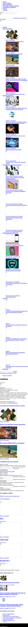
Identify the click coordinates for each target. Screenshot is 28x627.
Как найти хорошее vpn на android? (13, 270)
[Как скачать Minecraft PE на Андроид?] (12, 51)
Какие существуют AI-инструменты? (14, 149)
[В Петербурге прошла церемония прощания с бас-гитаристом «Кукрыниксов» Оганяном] (12, 308)
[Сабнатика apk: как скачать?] (12, 63)
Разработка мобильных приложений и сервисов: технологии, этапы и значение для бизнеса (16, 122)
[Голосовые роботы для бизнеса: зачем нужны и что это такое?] (12, 280)
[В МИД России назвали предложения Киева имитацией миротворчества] (12, 350)
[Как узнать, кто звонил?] (12, 255)
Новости (5, 8)
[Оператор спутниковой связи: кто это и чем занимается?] (12, 133)
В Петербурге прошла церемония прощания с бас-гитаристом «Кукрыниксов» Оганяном (17, 311)
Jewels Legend (4, 540)
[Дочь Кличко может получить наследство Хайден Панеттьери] (12, 363)
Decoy (1, 518)
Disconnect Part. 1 (5, 561)
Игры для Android (7, 3)
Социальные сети (8, 619)
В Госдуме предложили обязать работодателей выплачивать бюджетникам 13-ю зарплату (16, 339)
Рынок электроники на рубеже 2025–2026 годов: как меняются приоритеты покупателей (16, 109)
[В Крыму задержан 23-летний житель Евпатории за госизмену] (12, 322)
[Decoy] (11, 514)
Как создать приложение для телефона (14, 245)
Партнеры (5, 10)
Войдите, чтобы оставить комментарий (9, 496)
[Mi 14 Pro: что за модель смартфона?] (12, 229)
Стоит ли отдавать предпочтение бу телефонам (16, 205)
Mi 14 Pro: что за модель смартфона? (14, 231)
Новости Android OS (7, 4)
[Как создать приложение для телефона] (12, 243)
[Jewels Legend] (11, 535)
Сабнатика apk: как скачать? (12, 66)
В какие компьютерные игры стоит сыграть (15, 94)
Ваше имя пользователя (19, 467)
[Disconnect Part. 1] (11, 556)
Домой (1, 373)
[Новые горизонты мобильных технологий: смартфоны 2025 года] (12, 175)
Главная (4, 2)
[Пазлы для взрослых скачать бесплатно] (12, 38)
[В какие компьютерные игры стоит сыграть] (12, 91)
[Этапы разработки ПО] (12, 294)
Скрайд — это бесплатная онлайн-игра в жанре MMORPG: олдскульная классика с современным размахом (16, 80)
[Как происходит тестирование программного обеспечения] (12, 188)
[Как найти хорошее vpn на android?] (12, 268)
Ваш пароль (16, 468)
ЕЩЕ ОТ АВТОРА (20, 405)
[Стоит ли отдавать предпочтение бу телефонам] (12, 202)
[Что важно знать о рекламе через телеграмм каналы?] (12, 159)
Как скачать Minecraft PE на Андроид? (14, 54)
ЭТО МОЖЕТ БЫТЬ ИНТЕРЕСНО (8, 405)
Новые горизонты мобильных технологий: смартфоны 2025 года (15, 178)
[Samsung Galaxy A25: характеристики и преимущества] (12, 215)
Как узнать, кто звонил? (11, 258)
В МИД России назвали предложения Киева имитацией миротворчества (15, 353)
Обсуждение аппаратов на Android (11, 6)
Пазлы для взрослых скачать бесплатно (15, 41)
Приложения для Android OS (9, 7)
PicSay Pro (12, 401)
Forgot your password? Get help (7, 471)
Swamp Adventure (13, 403)
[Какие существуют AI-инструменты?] (12, 147)
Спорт (5, 621)
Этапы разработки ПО (11, 297)
